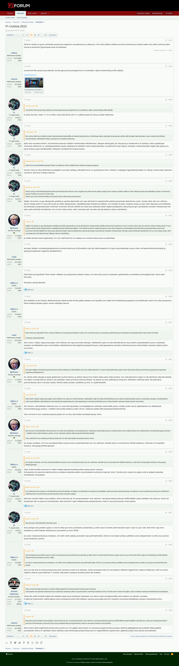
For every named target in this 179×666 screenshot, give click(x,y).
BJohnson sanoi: (31, 187)
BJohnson (14, 228)
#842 (170, 66)
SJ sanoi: (28, 222)
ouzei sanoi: (29, 365)
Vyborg (19, 604)
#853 (170, 388)
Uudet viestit (10, 17)
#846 (170, 181)
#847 (170, 215)
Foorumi (20, 13)
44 (35, 35)
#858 (170, 545)
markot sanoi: (30, 106)
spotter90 (10, 30)
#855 (170, 452)
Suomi (10, 654)
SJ (14, 112)
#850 (170, 296)
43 (31, 35)
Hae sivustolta (22, 17)
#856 (170, 481)
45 (38, 35)
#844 (170, 126)
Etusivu (10, 13)
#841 (170, 40)
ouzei (14, 257)
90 (45, 35)
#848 (170, 244)
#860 (170, 610)
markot (14, 79)
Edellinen (10, 35)
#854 (170, 420)
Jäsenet (44, 13)
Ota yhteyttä (127, 654)
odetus (14, 53)
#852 (170, 359)
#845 (170, 155)
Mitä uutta (32, 13)
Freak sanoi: (29, 132)
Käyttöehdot (138, 654)
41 (23, 35)
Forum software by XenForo (89, 659)
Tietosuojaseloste (151, 654)
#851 (170, 322)
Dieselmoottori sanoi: (33, 161)
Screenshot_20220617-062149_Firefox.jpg (41, 89)
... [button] (20, 35)
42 (27, 35)
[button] (38, 13)
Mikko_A (14, 283)
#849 (170, 270)
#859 (170, 579)
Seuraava (52, 35)
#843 (170, 100)
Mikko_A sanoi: (30, 329)
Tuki (160, 654)
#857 (170, 512)
